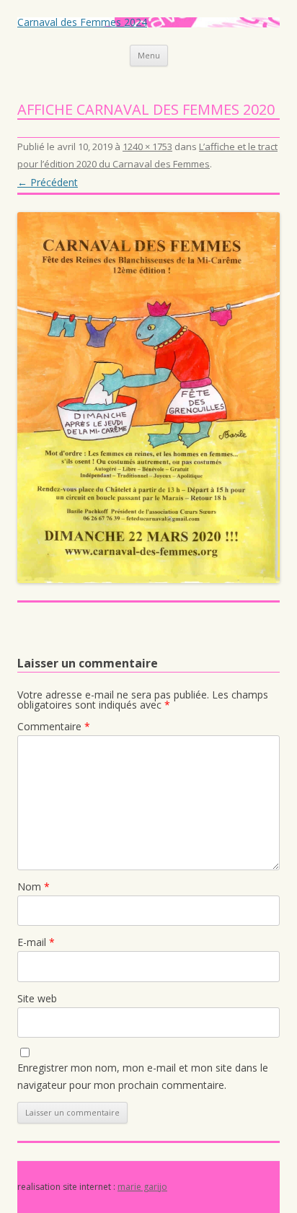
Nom (33, 886)
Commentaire (53, 726)
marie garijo (142, 1187)
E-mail (36, 942)
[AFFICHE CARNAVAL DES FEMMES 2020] (148, 398)
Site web (37, 998)
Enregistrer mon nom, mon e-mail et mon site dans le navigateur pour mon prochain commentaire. (142, 1076)
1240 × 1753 (147, 146)
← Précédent (47, 182)
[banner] (148, 42)
